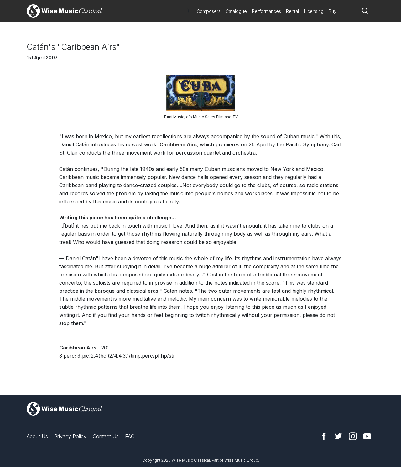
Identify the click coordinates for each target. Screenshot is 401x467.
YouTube (367, 436)
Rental (292, 11)
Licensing (314, 11)
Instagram (353, 436)
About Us (37, 436)
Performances (266, 11)
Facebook (324, 436)
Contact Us (106, 436)
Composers (209, 11)
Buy (332, 11)
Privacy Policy (70, 436)
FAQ (130, 436)
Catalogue (236, 11)
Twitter (338, 436)
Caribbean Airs (178, 144)
